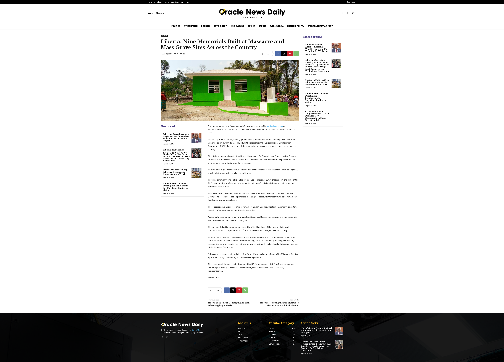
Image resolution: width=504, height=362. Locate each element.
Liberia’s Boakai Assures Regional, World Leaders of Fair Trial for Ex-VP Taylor (176, 137)
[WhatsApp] (296, 53)
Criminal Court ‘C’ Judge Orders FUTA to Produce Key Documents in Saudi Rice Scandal (317, 115)
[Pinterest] (290, 53)
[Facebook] (343, 13)
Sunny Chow (196, 330)
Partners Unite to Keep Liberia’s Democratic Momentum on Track (175, 172)
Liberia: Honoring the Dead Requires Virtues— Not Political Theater (279, 304)
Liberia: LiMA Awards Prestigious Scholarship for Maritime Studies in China (175, 187)
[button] (353, 13)
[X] (348, 13)
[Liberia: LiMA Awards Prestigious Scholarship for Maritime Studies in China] (196, 187)
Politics (164, 36)
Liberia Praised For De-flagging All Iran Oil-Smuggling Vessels (229, 304)
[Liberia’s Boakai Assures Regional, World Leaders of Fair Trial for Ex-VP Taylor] (196, 138)
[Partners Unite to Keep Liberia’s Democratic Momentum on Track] (196, 173)
